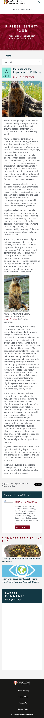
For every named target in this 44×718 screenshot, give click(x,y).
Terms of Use (23, 697)
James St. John (10, 319)
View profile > (22, 527)
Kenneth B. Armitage (26, 501)
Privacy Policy (23, 709)
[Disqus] (22, 636)
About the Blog (23, 691)
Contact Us (23, 703)
